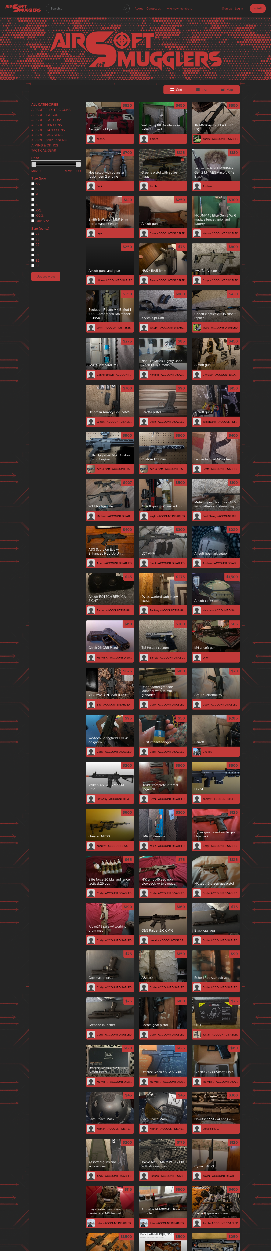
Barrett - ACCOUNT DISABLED (167, 657)
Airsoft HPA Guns (46, 125)
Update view (45, 276)
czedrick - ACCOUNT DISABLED (167, 940)
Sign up (227, 8)
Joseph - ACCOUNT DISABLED (167, 327)
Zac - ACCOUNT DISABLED (113, 704)
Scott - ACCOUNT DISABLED (220, 469)
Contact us (154, 8)
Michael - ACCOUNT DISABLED (115, 516)
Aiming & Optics (44, 145)
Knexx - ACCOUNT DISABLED (220, 139)
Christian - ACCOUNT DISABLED (220, 375)
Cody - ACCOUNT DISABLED (167, 704)
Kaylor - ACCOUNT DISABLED (220, 1176)
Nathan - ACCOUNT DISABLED (115, 1129)
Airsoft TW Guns (45, 114)
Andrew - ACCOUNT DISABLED (220, 563)
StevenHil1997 (211, 1129)
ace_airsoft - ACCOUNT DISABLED (115, 469)
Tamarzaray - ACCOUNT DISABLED (220, 422)
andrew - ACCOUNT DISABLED (220, 799)
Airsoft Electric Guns (51, 109)
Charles (207, 752)
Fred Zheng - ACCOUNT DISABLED (220, 516)
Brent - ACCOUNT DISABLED (167, 563)
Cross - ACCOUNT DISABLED (167, 233)
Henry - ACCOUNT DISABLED (220, 233)
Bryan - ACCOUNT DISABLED (167, 280)
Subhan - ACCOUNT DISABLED (167, 1176)
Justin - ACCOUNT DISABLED (220, 1034)
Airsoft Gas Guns (46, 119)
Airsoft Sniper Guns (48, 140)
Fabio (100, 186)
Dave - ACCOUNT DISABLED (167, 422)
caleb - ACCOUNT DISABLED (167, 846)
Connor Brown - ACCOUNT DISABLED (115, 375)
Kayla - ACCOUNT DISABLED (167, 516)
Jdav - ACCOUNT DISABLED (114, 1223)
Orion (206, 657)
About (139, 8)
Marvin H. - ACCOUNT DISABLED (115, 657)
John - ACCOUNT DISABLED (114, 327)
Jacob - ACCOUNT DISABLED (220, 1223)
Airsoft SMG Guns (46, 135)
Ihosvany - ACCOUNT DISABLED (115, 799)
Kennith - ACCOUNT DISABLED (167, 375)
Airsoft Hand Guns (48, 130)
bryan (100, 233)
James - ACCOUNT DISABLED (115, 422)
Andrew (207, 186)
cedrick (101, 139)
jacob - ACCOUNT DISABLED (220, 327)
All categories (44, 104)
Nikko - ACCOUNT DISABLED (114, 280)
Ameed (154, 139)
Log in (239, 8)
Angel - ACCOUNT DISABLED (220, 280)
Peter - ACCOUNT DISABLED (167, 799)
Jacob (153, 186)
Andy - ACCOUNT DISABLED (114, 1176)
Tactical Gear (43, 150)
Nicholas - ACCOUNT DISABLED (220, 610)
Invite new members (178, 8)
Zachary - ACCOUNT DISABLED (167, 610)
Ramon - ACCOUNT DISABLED (115, 610)
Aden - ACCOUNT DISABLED (114, 563)
